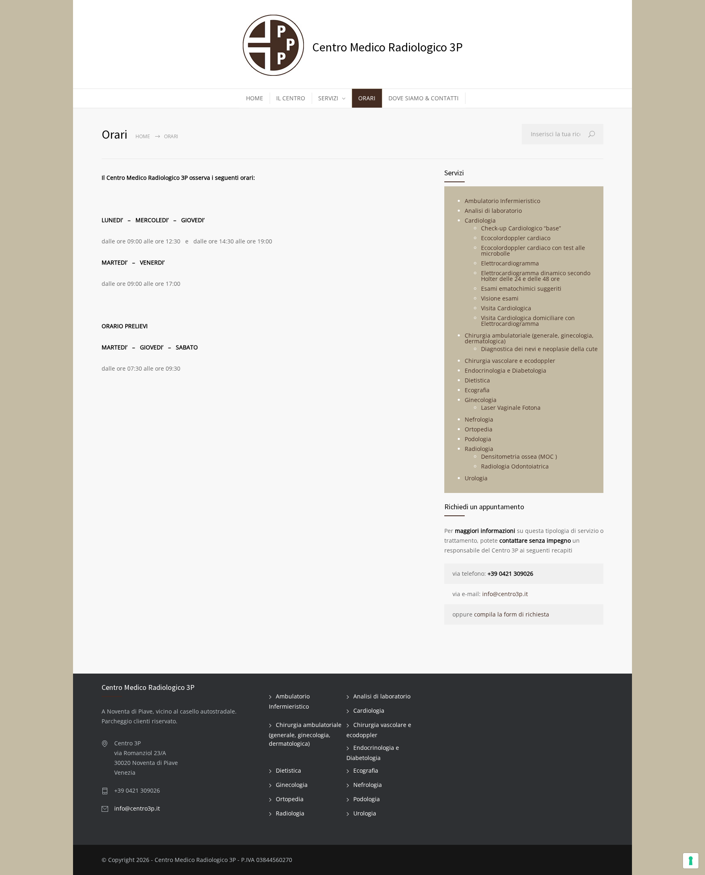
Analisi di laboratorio (493, 210)
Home (142, 136)
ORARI (366, 98)
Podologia (478, 439)
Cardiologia (480, 220)
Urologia (476, 478)
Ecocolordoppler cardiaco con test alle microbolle (533, 250)
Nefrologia (479, 419)
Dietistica (477, 380)
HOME (254, 98)
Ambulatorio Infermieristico (502, 201)
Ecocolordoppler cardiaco (515, 238)
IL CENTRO (290, 98)
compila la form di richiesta (511, 614)
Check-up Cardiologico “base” (521, 228)
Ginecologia (481, 400)
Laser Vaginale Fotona (511, 407)
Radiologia (479, 449)
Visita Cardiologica (506, 308)
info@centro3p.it (505, 594)
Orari (171, 136)
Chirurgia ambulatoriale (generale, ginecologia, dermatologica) (529, 338)
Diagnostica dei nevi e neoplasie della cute (539, 349)
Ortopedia (478, 429)
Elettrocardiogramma (510, 263)
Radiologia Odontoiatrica (515, 466)
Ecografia (477, 390)
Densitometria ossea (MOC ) (519, 456)
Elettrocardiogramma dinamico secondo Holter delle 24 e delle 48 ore (535, 276)
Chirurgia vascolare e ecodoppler (510, 361)
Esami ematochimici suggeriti (521, 288)
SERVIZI (328, 98)
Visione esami (500, 298)
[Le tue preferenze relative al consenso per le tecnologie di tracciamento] (690, 860)
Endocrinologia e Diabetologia (505, 370)
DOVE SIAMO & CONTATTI (423, 98)
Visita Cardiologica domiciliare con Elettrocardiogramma (528, 320)
